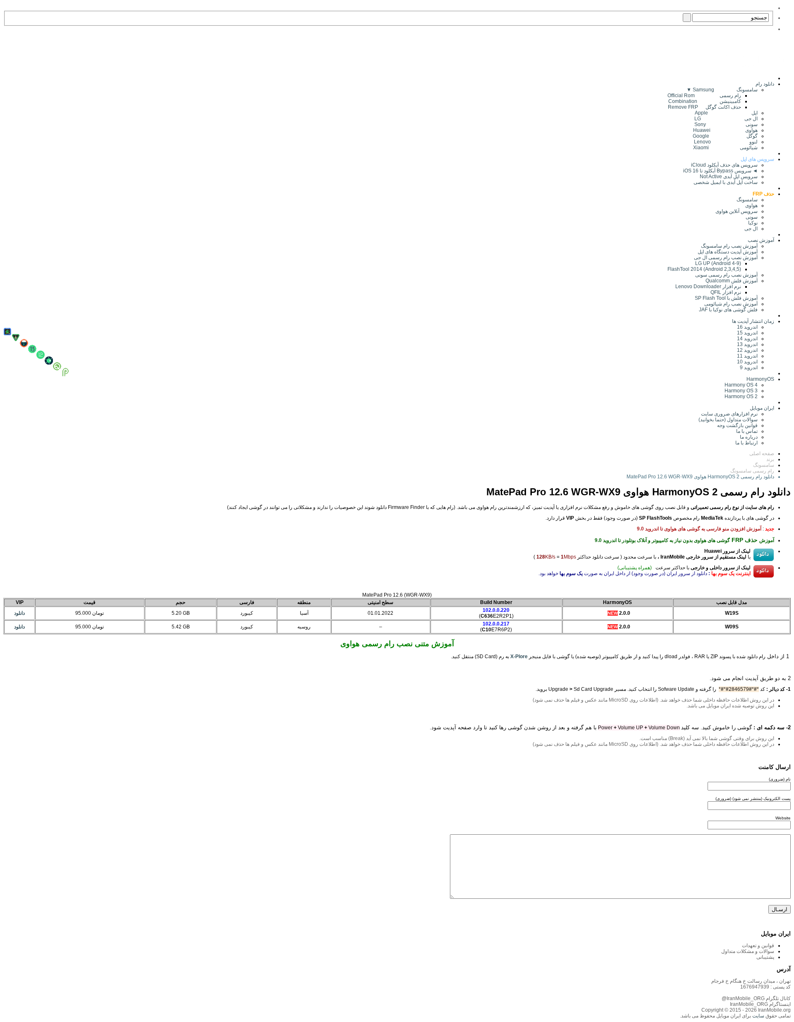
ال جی (751, 229)
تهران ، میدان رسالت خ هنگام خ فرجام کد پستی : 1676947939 (751, 984)
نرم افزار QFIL (725, 292)
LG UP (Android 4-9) (718, 263)
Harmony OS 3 (741, 391)
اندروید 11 (745, 356)
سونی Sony (726, 124)
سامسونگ (747, 200)
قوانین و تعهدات (758, 945)
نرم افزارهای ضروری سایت (729, 414)
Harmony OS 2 (741, 396)
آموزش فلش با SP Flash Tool (726, 298)
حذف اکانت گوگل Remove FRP (704, 107)
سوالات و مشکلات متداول (747, 951)
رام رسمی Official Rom (704, 95)
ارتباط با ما (746, 443)
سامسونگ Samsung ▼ (722, 90)
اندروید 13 (747, 344)
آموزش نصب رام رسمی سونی (726, 275)
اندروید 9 (749, 367)
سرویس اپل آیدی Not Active (729, 176)
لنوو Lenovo (726, 142)
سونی (752, 217)
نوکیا (753, 223)
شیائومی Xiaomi (725, 147)
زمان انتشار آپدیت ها (753, 321)
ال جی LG (726, 119)
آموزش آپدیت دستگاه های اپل (728, 252)
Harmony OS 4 (741, 385)
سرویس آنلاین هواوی (736, 211)
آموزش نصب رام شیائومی (731, 304)
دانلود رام (765, 84)
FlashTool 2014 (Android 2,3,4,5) (704, 269)
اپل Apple (726, 113)
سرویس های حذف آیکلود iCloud (724, 165)
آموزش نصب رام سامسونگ (729, 246)
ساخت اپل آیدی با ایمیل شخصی (726, 182)
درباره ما (749, 437)
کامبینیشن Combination (704, 101)
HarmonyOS (760, 379)
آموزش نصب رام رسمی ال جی (726, 257)
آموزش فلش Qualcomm (732, 281)
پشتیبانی (765, 957)
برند (770, 459)
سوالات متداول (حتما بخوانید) (728, 420)
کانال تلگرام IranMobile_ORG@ (756, 998)
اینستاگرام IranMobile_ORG (760, 1004)
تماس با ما (747, 431)
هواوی (751, 205)
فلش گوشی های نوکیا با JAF (728, 310)
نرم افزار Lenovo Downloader (708, 286)
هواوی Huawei (725, 130)
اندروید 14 (747, 338)
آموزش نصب (761, 240)
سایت (757, 1016)
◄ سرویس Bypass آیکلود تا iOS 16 (720, 171)
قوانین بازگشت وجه (737, 425)
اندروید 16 (747, 327)
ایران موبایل (762, 408)
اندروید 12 (746, 350)
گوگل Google (725, 136)
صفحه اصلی (761, 453)
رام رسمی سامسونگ (752, 471)
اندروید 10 (747, 362)
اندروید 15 (747, 333)
